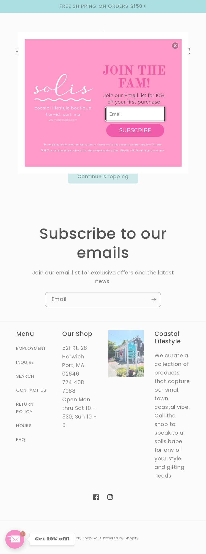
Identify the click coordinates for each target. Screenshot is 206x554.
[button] (175, 45)
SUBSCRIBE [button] (135, 130)
